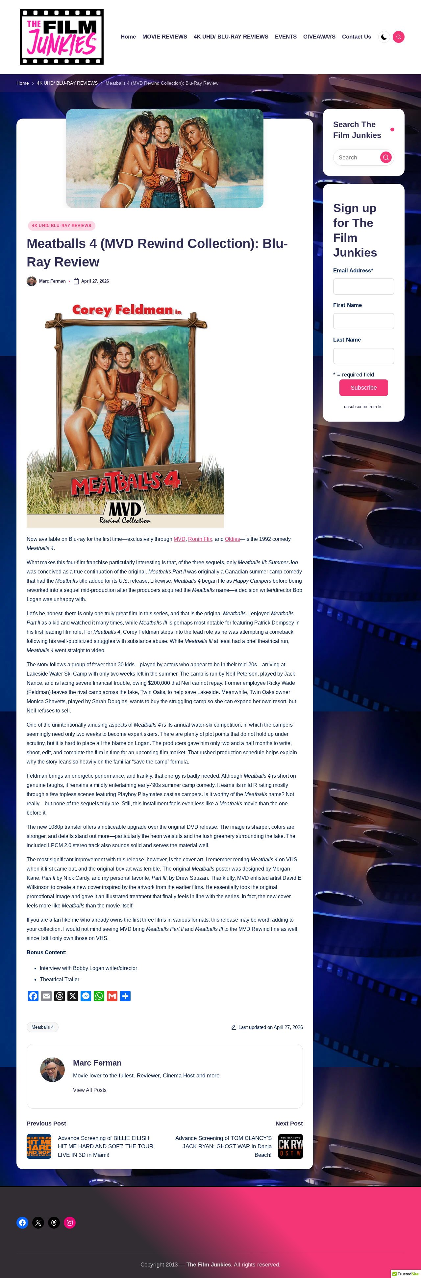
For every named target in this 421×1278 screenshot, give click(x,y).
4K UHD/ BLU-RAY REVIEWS (61, 225)
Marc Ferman (97, 1062)
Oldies (232, 539)
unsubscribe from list (364, 406)
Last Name (347, 340)
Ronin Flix (200, 539)
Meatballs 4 (43, 1027)
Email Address (353, 271)
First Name (347, 305)
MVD (180, 539)
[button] (90, 1090)
